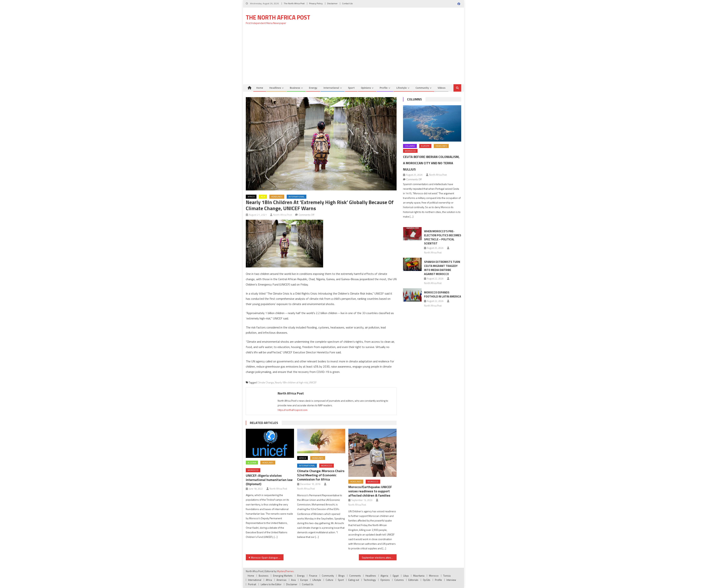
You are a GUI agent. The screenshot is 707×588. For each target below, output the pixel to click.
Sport (351, 88)
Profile (384, 88)
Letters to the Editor (271, 584)
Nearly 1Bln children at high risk (291, 382)
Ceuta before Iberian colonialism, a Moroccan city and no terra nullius (431, 163)
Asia (263, 196)
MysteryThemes (285, 571)
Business (295, 88)
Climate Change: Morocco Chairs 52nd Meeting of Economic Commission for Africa (320, 475)
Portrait (252, 584)
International (331, 88)
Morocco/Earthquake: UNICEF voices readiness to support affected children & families (370, 491)
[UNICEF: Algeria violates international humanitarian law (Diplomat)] (270, 443)
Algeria (252, 462)
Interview (451, 580)
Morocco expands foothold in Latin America (442, 294)
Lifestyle (401, 88)
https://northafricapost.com (292, 410)
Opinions (366, 88)
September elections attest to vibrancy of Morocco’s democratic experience (379, 557)
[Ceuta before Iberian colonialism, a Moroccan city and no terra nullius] (432, 123)
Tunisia (447, 575)
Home (259, 88)
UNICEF (313, 382)
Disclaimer (332, 3)
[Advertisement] (353, 56)
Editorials (413, 580)
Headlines (275, 88)
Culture (329, 580)
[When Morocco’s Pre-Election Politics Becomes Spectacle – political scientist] (412, 233)
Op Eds (426, 580)
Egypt (396, 575)
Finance (313, 575)
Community (422, 88)
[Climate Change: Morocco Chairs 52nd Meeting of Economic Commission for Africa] (321, 441)
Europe (425, 146)
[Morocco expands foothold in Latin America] (412, 295)
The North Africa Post (294, 3)
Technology (370, 580)
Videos (441, 88)
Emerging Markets (283, 575)
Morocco (253, 470)
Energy (313, 88)
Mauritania (418, 575)
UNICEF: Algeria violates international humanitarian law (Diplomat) (269, 479)
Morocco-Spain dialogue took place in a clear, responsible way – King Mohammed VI (267, 557)
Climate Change (265, 382)
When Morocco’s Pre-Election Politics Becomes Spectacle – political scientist (442, 237)
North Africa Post (282, 215)
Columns (414, 99)
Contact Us (347, 3)
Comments (355, 575)
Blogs (341, 575)
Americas (281, 580)
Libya (406, 575)
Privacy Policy (316, 3)
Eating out (353, 580)
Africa (251, 196)
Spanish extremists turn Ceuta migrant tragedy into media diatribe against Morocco (442, 268)
